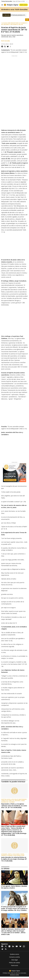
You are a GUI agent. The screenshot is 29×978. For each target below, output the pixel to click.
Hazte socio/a (23, 5)
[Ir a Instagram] (10, 946)
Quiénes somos (14, 954)
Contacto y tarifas (14, 957)
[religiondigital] (14, 971)
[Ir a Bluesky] (20, 946)
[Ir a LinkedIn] (13, 946)
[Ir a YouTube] (17, 946)
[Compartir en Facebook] (2, 46)
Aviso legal (14, 960)
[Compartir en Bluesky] (8, 46)
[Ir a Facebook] (2, 946)
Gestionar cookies (14, 974)
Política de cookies (14, 962)
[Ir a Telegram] (2, 949)
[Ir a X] (6, 946)
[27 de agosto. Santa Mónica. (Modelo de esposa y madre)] (14, 877)
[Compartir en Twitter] (5, 46)
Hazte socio (14, 965)
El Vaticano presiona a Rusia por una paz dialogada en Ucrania (19, 15)
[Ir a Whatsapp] (24, 946)
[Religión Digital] (11, 5)
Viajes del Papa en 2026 (19, 1)
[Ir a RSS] (6, 949)
